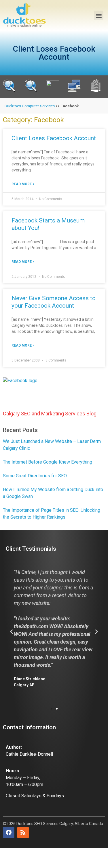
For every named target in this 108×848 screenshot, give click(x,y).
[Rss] (23, 832)
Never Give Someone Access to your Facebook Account (54, 302)
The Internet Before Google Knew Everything (47, 462)
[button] (98, 15)
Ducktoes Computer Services (30, 105)
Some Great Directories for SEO (35, 475)
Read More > (23, 184)
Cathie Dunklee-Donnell (29, 754)
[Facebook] (8, 832)
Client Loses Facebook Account (54, 138)
